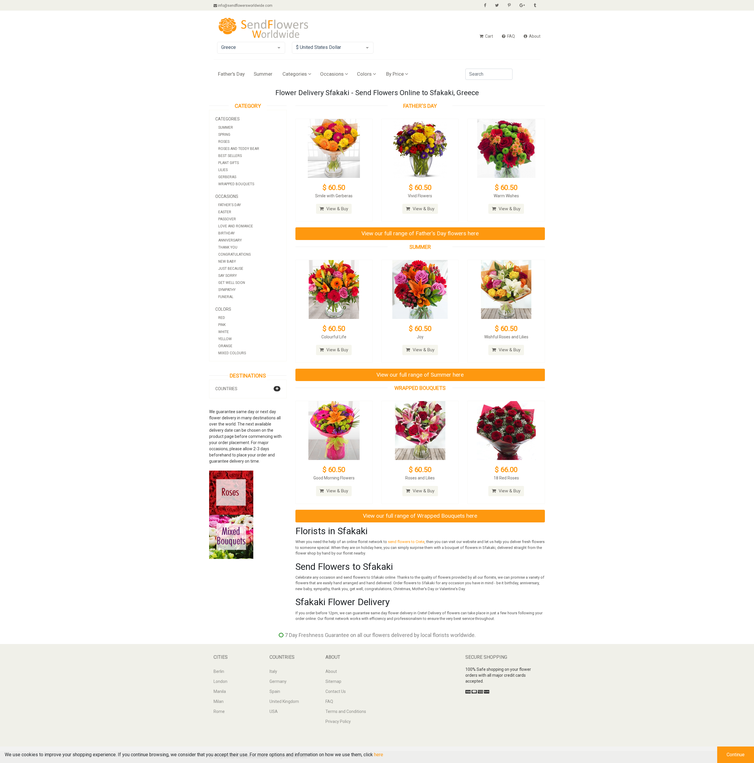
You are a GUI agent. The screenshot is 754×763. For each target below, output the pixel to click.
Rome (219, 711)
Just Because (230, 269)
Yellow (225, 339)
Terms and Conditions (345, 711)
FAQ (510, 36)
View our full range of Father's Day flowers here (420, 233)
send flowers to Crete (406, 541)
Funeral (225, 297)
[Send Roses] (231, 492)
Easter (224, 212)
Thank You (227, 247)
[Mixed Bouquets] (231, 536)
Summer (263, 74)
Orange (225, 346)
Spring (224, 135)
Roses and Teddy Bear (238, 149)
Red (221, 318)
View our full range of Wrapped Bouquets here (420, 515)
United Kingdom (284, 701)
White (223, 332)
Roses (223, 142)
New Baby (227, 261)
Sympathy (227, 290)
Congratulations (234, 254)
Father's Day (231, 74)
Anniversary (230, 240)
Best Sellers (230, 156)
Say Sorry (227, 276)
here (378, 754)
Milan (219, 701)
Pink (222, 325)
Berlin (219, 671)
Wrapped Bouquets (236, 184)
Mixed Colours (232, 353)
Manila (220, 691)
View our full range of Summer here (420, 374)
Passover (227, 219)
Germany (278, 681)
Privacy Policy (338, 721)
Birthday (226, 233)
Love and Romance (235, 226)
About (534, 36)
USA (273, 711)
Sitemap (333, 681)
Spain (274, 691)
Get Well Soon (231, 283)
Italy (273, 671)
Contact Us (335, 691)
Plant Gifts (228, 163)
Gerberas (227, 177)
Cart (488, 36)
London (220, 681)
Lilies (223, 170)
